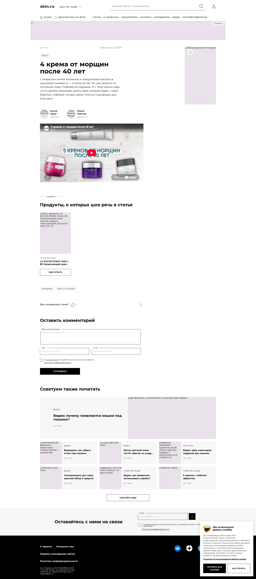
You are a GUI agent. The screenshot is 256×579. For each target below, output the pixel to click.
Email (95, 348)
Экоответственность (195, 17)
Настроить (238, 568)
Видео (176, 17)
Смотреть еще (128, 498)
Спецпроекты (129, 17)
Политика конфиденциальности (57, 363)
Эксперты (146, 17)
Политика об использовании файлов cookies (224, 559)
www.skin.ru (51, 196)
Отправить (60, 371)
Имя (43, 348)
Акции (48, 17)
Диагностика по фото (72, 17)
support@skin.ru (46, 574)
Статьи (97, 17)
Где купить (55, 272)
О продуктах (111, 17)
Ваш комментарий (51, 329)
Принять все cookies (214, 568)
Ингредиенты (162, 17)
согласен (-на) (52, 360)
